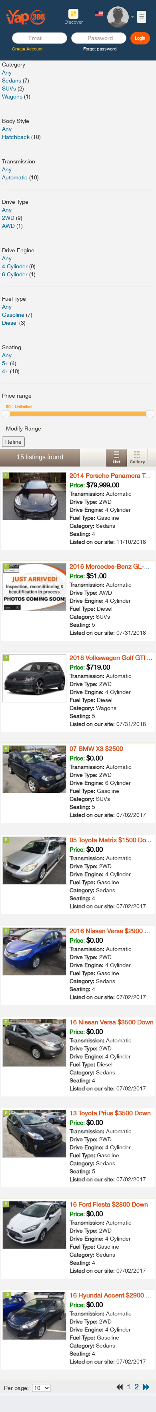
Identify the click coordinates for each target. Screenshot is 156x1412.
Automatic (15, 177)
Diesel (10, 323)
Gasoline (13, 315)
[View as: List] (116, 458)
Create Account (27, 48)
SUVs (9, 88)
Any (7, 72)
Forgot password (100, 48)
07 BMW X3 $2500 (96, 748)
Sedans (11, 80)
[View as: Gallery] (137, 458)
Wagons (12, 96)
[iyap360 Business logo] (26, 17)
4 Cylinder (15, 266)
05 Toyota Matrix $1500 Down (112, 839)
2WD (8, 218)
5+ (5, 363)
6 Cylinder (15, 274)
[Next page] (146, 1387)
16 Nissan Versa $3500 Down (112, 1022)
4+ (5, 371)
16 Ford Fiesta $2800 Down (109, 1204)
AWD (8, 226)
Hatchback (16, 137)
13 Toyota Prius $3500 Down (110, 1112)
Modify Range (23, 428)
